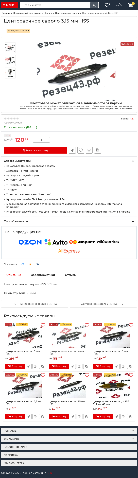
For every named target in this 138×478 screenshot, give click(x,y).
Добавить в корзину (35, 150)
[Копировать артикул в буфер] (97, 150)
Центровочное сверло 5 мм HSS (22, 353)
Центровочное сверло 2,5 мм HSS (23, 403)
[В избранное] (80, 150)
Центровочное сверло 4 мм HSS (66, 353)
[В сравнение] (89, 150)
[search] (94, 5)
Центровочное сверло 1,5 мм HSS (67, 403)
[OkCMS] (49, 473)
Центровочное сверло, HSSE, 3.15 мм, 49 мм (111, 403)
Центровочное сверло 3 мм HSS (110, 353)
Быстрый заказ (72, 150)
